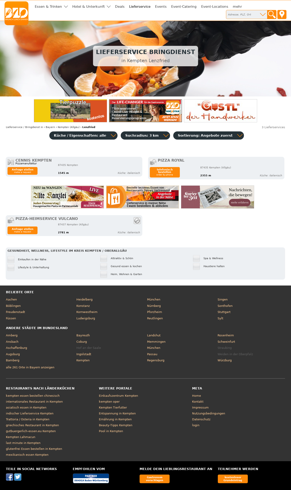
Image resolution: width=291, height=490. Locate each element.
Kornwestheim (87, 312)
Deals (120, 7)
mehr (237, 7)
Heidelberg (84, 299)
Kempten (83, 360)
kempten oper (109, 401)
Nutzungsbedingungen (208, 413)
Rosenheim (226, 335)
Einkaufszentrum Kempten (118, 395)
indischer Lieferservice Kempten (29, 413)
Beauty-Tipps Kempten (115, 425)
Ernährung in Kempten (115, 419)
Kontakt (197, 401)
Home (196, 395)
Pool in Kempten (111, 431)
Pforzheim (154, 312)
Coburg (81, 341)
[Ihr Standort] (281, 14)
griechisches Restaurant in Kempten (32, 425)
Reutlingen (155, 318)
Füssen (11, 318)
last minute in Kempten (23, 443)
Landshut (154, 335)
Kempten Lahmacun (20, 437)
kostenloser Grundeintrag (232, 479)
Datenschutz (201, 419)
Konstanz (83, 306)
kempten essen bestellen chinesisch (33, 395)
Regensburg (155, 360)
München (153, 299)
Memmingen (156, 341)
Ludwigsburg (85, 318)
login (195, 425)
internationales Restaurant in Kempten (34, 401)
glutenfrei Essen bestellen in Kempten (34, 449)
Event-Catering (184, 7)
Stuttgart (224, 312)
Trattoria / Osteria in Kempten (27, 419)
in (24, 127)
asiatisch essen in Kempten (26, 407)
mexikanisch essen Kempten (27, 454)
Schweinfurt (226, 341)
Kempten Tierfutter (113, 407)
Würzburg (225, 360)
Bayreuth (83, 335)
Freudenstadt (15, 312)
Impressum (200, 407)
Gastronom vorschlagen (154, 479)
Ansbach (12, 341)
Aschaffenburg (16, 348)
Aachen (11, 299)
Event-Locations (214, 7)
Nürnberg (154, 306)
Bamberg (12, 360)
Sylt (220, 318)
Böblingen (13, 306)
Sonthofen (225, 306)
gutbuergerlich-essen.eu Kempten (31, 431)
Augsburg (13, 354)
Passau (152, 354)
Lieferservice (140, 7)
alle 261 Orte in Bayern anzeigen (30, 367)
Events (161, 7)
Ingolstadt (83, 354)
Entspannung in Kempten (117, 413)
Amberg (12, 335)
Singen (223, 299)
